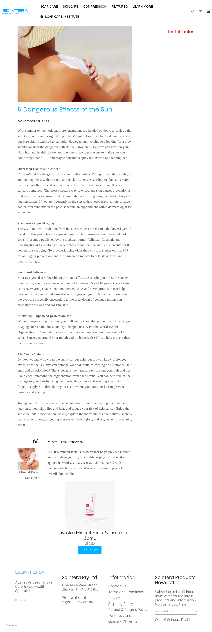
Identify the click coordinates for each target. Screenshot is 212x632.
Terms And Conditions (126, 591)
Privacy (114, 597)
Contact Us (117, 586)
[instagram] (25, 599)
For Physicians (119, 615)
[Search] (192, 11)
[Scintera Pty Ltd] (17, 12)
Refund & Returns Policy (127, 609)
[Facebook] (16, 599)
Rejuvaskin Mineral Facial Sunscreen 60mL (90, 535)
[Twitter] (20, 599)
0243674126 (77, 598)
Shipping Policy (120, 603)
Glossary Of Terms (122, 621)
